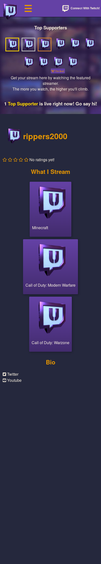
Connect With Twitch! (85, 8)
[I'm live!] (58, 62)
